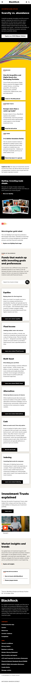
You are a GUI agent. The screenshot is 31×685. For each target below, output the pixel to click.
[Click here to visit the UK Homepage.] (14, 2)
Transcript (5, 533)
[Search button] (28, 2)
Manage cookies (6, 670)
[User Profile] (26, 2)
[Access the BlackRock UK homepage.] (10, 601)
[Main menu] (2, 2)
